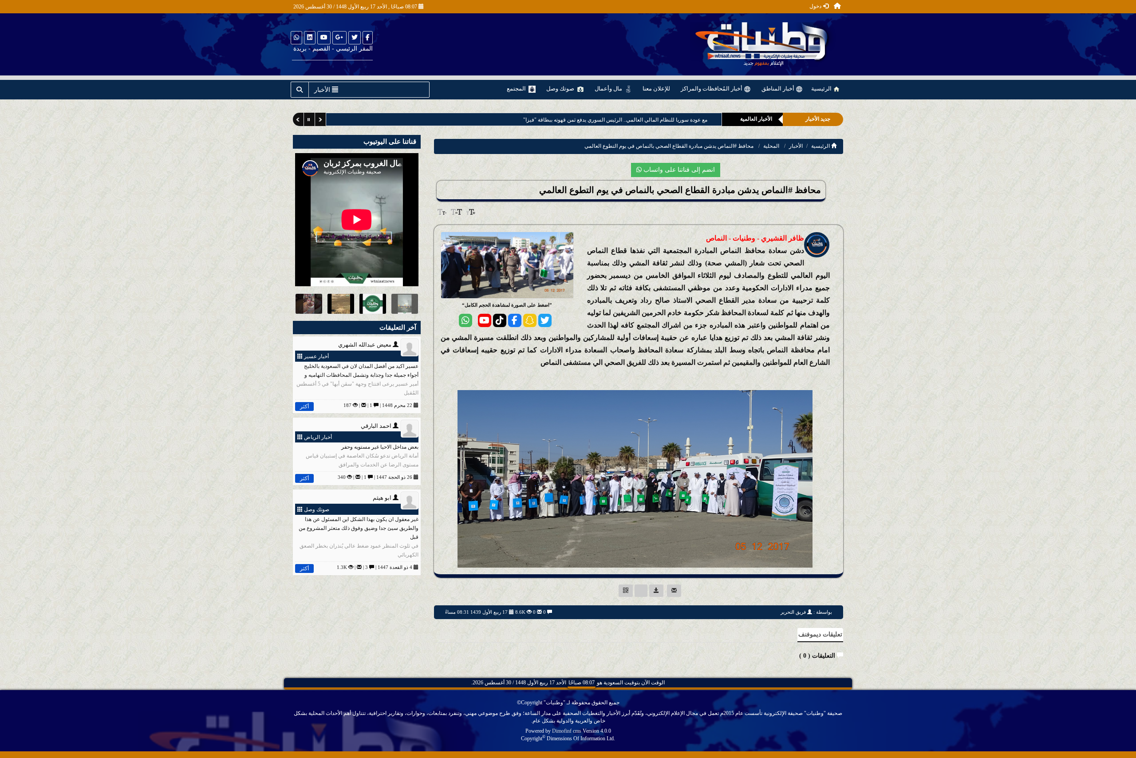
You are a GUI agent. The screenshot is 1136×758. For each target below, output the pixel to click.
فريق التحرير (793, 612)
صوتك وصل (561, 88)
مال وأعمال (609, 88)
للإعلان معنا (656, 88)
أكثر (304, 406)
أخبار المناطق (778, 88)
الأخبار (796, 146)
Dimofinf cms (566, 731)
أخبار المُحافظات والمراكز (712, 88)
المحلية (771, 146)
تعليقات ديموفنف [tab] (820, 634)
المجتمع (517, 88)
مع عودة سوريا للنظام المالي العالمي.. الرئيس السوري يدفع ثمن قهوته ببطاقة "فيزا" (615, 120)
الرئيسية (822, 88)
